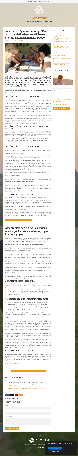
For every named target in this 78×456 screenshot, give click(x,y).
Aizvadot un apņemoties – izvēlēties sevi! (61, 38)
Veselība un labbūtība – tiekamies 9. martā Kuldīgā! (62, 42)
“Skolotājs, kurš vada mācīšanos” (12, 213)
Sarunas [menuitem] (26, 25)
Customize (57, 444)
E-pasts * (7, 411)
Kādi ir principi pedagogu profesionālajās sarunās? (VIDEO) (62, 59)
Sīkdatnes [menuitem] (39, 435)
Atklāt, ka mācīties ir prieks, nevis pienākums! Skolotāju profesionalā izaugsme (62, 54)
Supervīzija (41, 228)
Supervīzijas (7, 289)
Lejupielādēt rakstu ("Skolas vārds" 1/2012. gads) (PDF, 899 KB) (28, 370)
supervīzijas (11, 285)
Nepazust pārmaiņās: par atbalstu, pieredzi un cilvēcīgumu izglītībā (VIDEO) (62, 34)
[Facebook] (35, 447)
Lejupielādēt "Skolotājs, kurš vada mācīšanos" (18, 219)
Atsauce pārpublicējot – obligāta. (39, 444)
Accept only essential (55, 451)
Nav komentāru (19, 40)
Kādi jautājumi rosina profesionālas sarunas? (62, 50)
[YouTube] (43, 447)
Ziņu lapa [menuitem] (49, 25)
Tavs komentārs (8, 416)
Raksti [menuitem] (20, 25)
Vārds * (7, 405)
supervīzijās (48, 253)
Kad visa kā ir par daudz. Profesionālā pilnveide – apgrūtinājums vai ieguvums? (62, 47)
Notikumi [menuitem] (42, 25)
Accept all (55, 448)
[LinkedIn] (38, 447)
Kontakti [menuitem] (57, 25)
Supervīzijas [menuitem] (34, 25)
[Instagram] (40, 447)
